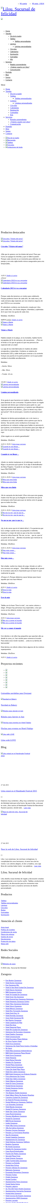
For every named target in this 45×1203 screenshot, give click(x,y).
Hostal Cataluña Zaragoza (15, 1137)
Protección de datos (8, 941)
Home (8, 31)
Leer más (27, 808)
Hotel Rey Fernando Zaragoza (17, 1011)
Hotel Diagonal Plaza (13, 1027)
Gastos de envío (7, 937)
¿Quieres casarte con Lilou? (19, 67)
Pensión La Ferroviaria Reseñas (17, 1133)
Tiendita (8, 34)
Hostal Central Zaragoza (14, 1067)
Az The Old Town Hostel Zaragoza (18, 1189)
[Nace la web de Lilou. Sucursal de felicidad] (22, 826)
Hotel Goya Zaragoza (13, 1055)
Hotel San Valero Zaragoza (15, 1079)
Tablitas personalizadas (23, 41)
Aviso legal (5, 927)
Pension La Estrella (13, 1163)
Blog (7, 75)
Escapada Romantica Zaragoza (17, 1172)
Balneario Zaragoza (13, 1170)
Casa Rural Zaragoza (13, 1114)
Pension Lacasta (12, 1200)
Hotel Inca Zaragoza (13, 1044)
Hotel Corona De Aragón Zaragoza (18, 1196)
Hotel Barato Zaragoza (14, 1107)
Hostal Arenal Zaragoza (14, 1086)
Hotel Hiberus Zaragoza (14, 1081)
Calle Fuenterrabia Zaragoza (16, 1161)
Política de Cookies (8, 930)
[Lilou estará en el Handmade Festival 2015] (22, 768)
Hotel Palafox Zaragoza (14, 1034)
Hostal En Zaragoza (13, 1118)
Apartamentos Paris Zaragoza (16, 1182)
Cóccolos (13, 49)
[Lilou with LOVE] (22, 734)
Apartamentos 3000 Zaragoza (16, 1198)
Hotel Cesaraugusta (13, 1037)
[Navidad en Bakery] (22, 699)
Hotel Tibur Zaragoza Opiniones (17, 1004)
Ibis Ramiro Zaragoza (13, 1020)
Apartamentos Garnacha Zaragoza (18, 1191)
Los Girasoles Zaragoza (14, 1104)
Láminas (13, 44)
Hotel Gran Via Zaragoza (15, 997)
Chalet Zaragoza (12, 1177)
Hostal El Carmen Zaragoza (16, 1109)
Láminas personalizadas (23, 47)
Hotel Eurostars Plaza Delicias (16, 1039)
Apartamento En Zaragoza (15, 1140)
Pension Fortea (11, 1175)
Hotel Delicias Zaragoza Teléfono (18, 1142)
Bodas (3, 910)
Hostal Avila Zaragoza (13, 1193)
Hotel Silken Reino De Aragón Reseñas (20, 1095)
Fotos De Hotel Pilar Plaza (15, 1069)
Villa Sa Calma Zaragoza (15, 1128)
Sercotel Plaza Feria (13, 1156)
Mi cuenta (23, 4)
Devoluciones (6, 939)
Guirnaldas (14, 57)
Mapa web (5, 944)
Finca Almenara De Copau (15, 1076)
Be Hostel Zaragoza (13, 1147)
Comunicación (15, 70)
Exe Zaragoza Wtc (12, 985)
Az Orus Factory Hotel (14, 1041)
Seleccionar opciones (19, 444)
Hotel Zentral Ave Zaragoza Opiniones (19, 999)
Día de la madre (15, 36)
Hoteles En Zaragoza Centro (16, 1149)
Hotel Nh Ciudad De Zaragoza (17, 1030)
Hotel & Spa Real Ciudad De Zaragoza (20, 987)
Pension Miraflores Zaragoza (16, 1116)
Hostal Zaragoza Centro (14, 1088)
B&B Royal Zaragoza (13, 1121)
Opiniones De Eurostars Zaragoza (18, 1032)
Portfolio (9, 72)
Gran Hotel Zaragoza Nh (15, 1018)
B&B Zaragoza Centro (14, 992)
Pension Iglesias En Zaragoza (16, 1168)
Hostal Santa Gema (13, 1184)
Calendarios (14, 52)
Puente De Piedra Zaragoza (16, 1154)
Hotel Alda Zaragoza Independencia (19, 1051)
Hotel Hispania (11, 1058)
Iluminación (14, 54)
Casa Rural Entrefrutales (15, 1151)
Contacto (9, 80)
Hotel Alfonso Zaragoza (14, 1008)
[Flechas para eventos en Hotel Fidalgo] (22, 722)
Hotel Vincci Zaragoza (14, 1006)
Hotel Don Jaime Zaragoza (15, 1072)
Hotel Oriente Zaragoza (14, 1158)
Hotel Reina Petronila (13, 1060)
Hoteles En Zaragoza (13, 1062)
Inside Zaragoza (11, 1123)
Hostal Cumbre (11, 1179)
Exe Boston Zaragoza (13, 980)
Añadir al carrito (11, 275)
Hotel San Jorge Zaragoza (15, 1111)
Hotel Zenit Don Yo (12, 1013)
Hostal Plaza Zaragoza (14, 1065)
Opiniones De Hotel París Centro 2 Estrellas (22, 1046)
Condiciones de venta (9, 932)
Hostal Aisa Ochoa (12, 1165)
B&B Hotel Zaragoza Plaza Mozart (18, 1053)
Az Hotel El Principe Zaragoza (16, 1100)
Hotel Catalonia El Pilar (14, 1023)
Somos (8, 77)
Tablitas (12, 39)
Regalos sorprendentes (18, 65)
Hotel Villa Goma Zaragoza (15, 1125)
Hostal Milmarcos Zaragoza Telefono (19, 1102)
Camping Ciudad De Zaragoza (17, 1097)
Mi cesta (38, 4)
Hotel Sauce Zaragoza (14, 990)
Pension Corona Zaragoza (15, 1130)
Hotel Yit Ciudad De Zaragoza (16, 994)
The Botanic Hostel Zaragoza (16, 1093)
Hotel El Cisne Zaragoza (14, 1083)
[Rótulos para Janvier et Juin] (22, 711)
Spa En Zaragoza (12, 1135)
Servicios (9, 62)
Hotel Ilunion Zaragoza (14, 983)
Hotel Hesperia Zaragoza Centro (17, 1001)
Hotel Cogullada (11, 1090)
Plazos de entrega (7, 934)
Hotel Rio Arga (11, 1025)
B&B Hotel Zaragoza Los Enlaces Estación (21, 1074)
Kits (11, 59)
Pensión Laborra (12, 1186)
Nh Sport (9, 1048)
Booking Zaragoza (12, 1144)
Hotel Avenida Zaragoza (14, 1016)
